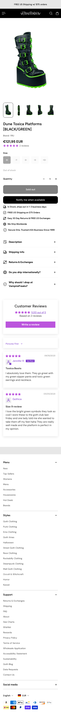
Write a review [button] (30, 324)
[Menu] (4, 13)
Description (15, 241)
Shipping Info (16, 252)
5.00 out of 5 (38, 312)
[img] (13, 356)
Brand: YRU (8, 135)
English (6, 695)
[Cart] (57, 13)
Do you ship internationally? (25, 272)
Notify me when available (30, 199)
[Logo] (30, 13)
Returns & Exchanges (21, 262)
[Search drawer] (51, 13)
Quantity (7, 179)
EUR (24, 695)
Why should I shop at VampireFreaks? (21, 284)
